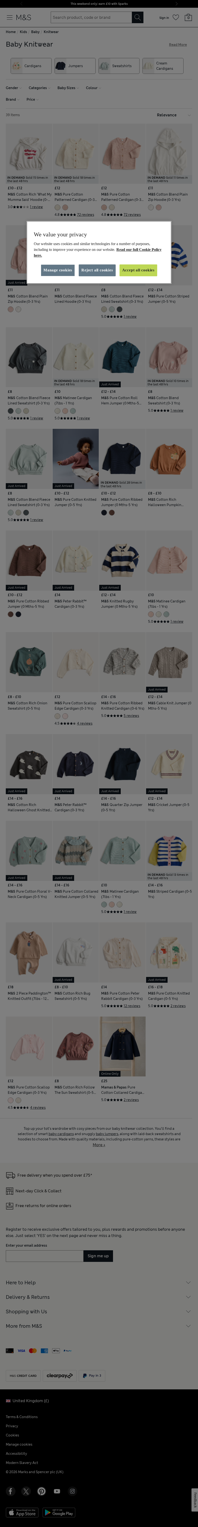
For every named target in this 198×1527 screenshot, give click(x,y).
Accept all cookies (138, 270)
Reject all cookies (97, 270)
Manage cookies (57, 270)
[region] (99, 252)
